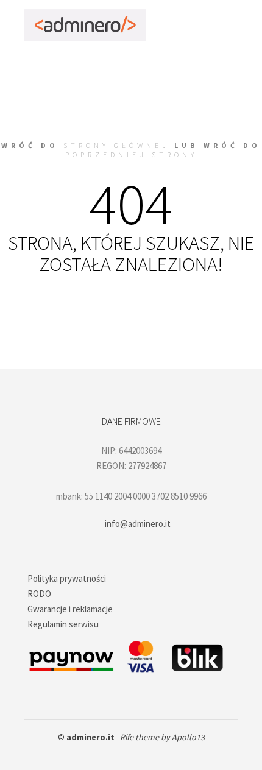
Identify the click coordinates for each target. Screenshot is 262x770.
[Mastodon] (158, 753)
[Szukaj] (183, 25)
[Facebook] (104, 753)
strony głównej (116, 145)
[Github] (122, 753)
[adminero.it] (85, 25)
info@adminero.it (138, 523)
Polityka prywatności (66, 578)
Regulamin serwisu (63, 624)
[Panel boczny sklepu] (161, 25)
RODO (39, 593)
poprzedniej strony (131, 154)
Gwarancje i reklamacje (70, 609)
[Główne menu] (227, 25)
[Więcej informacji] (205, 25)
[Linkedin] (140, 753)
